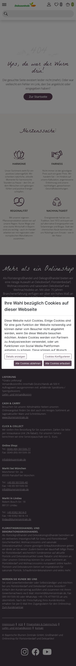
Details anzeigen (15, 356)
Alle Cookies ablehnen (28, 363)
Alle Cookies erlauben (57, 363)
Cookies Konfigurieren (57, 356)
